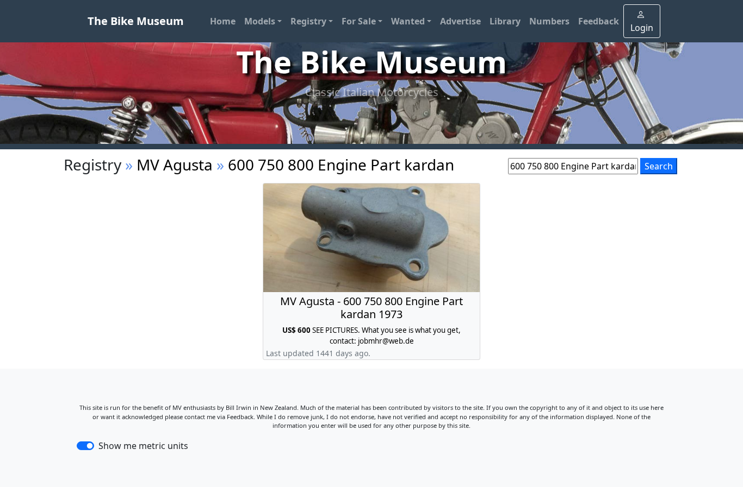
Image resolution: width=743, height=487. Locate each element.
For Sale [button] (359, 21)
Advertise (460, 21)
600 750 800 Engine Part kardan (341, 164)
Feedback (598, 21)
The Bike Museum (136, 21)
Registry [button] (308, 21)
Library (505, 21)
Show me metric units (143, 446)
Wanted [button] (408, 21)
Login (641, 28)
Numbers (549, 21)
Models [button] (259, 21)
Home (223, 21)
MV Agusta (175, 164)
